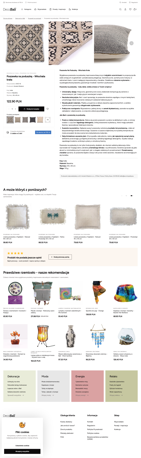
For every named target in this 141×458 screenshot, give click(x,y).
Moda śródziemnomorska (50, 382)
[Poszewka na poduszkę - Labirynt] (32, 119)
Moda (45, 376)
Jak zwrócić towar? (67, 426)
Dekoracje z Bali (20, 18)
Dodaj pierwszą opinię (61, 257)
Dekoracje (14, 376)
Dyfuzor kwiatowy (116, 388)
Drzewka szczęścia (82, 392)
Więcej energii (81, 395)
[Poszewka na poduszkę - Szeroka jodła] (17, 119)
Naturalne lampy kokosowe (17, 385)
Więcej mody (46, 395)
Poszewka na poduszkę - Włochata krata (56, 18)
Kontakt (124, 2)
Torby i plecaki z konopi (50, 392)
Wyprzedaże (119, 422)
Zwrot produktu (66, 429)
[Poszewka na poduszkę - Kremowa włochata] (40, 119)
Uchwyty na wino (14, 382)
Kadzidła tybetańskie (117, 382)
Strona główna (7, 18)
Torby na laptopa (47, 388)
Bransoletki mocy (82, 388)
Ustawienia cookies (22, 446)
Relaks (113, 376)
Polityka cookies (93, 433)
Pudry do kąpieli (115, 385)
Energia (80, 376)
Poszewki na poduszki (34, 18)
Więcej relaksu (115, 395)
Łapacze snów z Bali (14, 388)
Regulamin (134, 2)
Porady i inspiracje (121, 426)
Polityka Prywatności (95, 429)
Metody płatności (66, 433)
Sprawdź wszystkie (14, 395)
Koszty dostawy (66, 422)
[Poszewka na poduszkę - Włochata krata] (10, 119)
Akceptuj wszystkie (22, 451)
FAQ (62, 437)
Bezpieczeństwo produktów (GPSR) (97, 438)
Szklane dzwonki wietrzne (16, 392)
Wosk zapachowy (116, 392)
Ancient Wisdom (19, 86)
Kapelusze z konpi (48, 385)
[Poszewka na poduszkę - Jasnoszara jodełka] (25, 119)
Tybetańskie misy (82, 382)
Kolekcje (117, 429)
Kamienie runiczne (82, 385)
